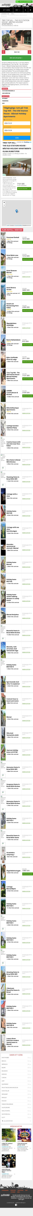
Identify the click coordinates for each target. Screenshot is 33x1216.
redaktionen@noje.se (20, 1202)
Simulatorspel (6, 1111)
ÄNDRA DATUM (26, 276)
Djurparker (5, 1084)
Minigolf (4, 1097)
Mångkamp (5, 1094)
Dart (3, 1081)
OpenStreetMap (18, 225)
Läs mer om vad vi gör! (25, 1198)
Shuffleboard (6, 1107)
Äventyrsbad (5, 1057)
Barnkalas (4, 1064)
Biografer (4, 1071)
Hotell (12, 13)
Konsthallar (5, 1091)
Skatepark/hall (6, 1114)
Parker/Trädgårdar (7, 1104)
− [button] (4, 205)
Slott (3, 1117)
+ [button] (4, 202)
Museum (4, 1101)
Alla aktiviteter (8, 1121)
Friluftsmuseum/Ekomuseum (10, 1087)
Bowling (4, 1074)
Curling (4, 1077)
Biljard (4, 1067)
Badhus (4, 1061)
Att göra (6, 10)
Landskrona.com (5, 13)
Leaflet (8, 225)
